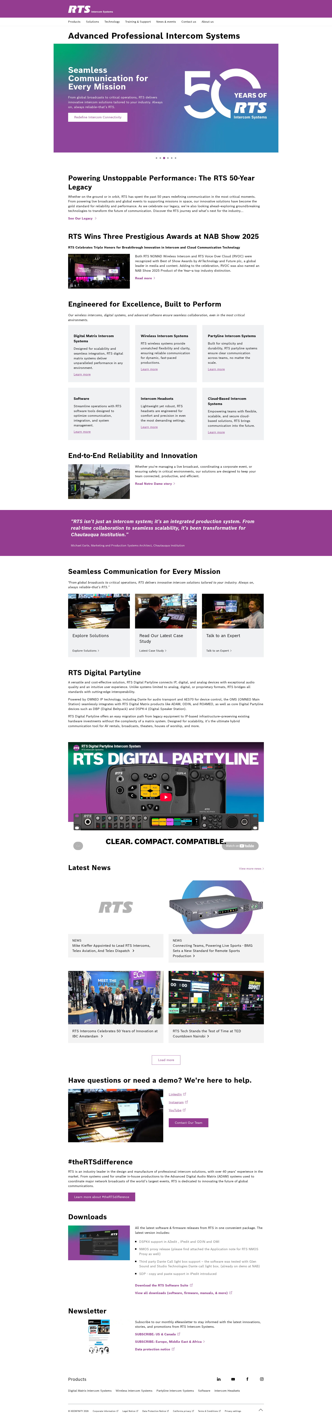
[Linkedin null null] (219, 1381)
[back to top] (261, 1410)
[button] (156, 158)
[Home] (90, 9)
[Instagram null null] (262, 1381)
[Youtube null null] (233, 1381)
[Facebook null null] (247, 1381)
